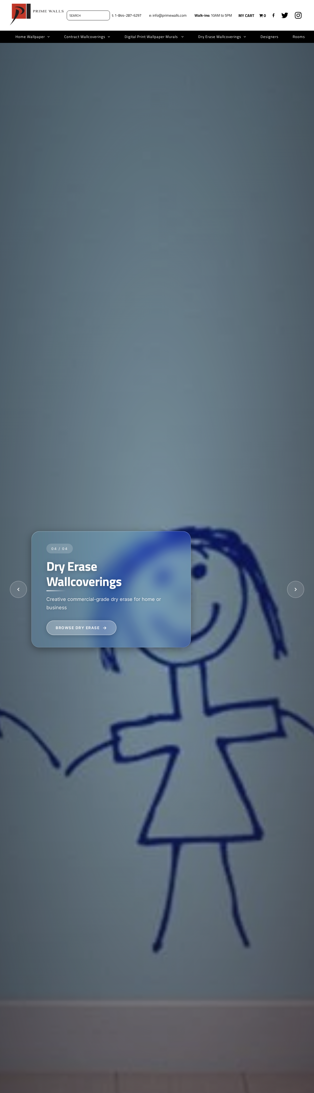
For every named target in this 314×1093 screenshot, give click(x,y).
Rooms (299, 36)
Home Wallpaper (30, 36)
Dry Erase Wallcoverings (219, 36)
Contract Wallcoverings (84, 36)
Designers (269, 36)
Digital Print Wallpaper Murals (152, 36)
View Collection (75, 627)
